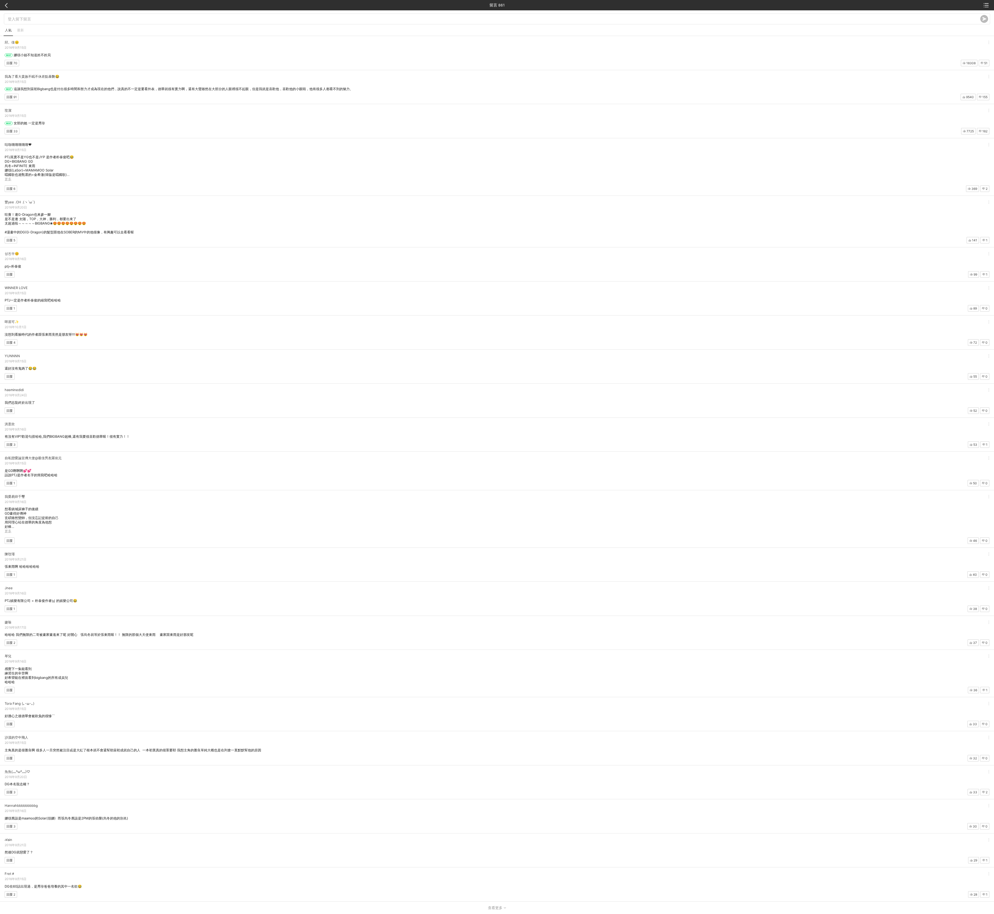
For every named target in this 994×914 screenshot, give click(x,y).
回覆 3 (11, 445)
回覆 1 (10, 308)
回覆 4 (11, 342)
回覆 (9, 274)
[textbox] (494, 19)
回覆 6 (10, 189)
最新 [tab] (20, 30)
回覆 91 (11, 97)
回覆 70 (11, 63)
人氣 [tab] (8, 30)
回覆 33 (12, 131)
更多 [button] (8, 179)
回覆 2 (10, 643)
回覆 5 (10, 240)
